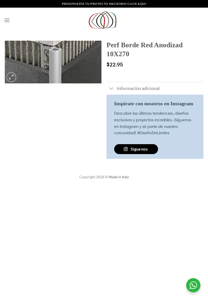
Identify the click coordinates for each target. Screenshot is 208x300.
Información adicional (138, 88)
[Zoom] (11, 77)
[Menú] (7, 20)
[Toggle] (111, 88)
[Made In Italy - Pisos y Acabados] (104, 20)
